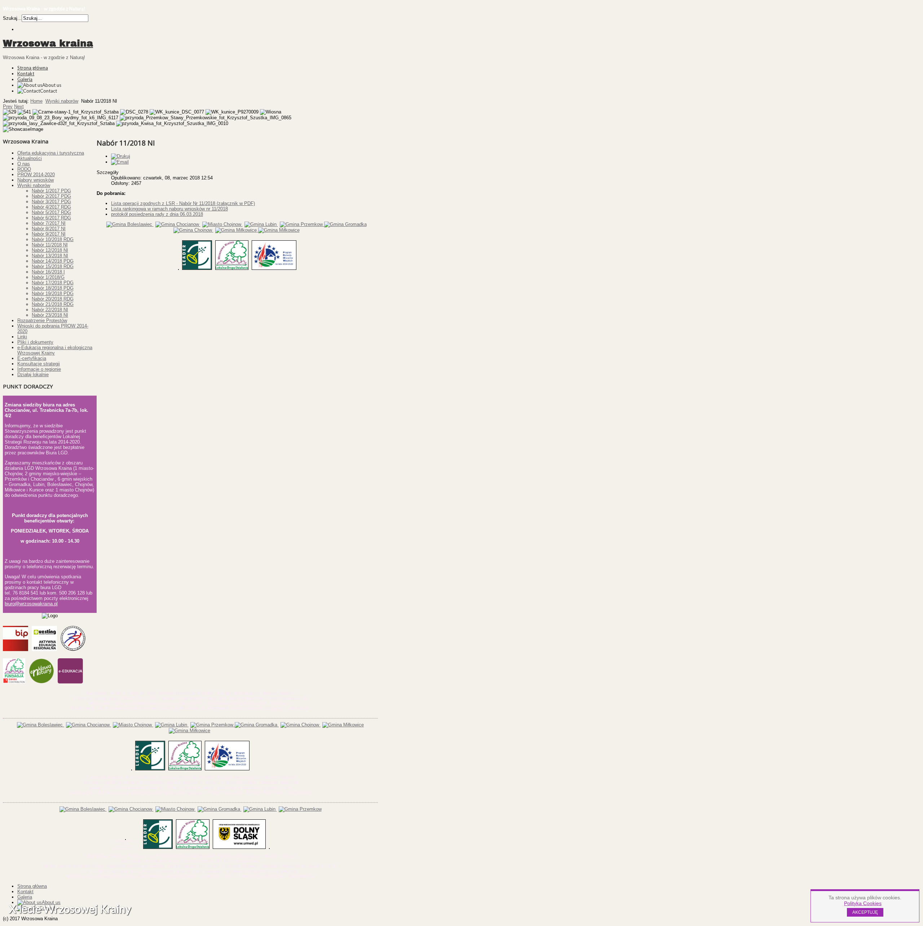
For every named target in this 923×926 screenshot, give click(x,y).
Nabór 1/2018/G (48, 277)
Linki (22, 336)
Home (36, 101)
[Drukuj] (120, 156)
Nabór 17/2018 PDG (53, 282)
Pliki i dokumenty (35, 342)
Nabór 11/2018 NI (50, 245)
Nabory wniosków (35, 180)
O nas (23, 163)
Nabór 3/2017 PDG (51, 201)
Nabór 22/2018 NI (50, 309)
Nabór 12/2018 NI (50, 250)
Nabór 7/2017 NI (49, 223)
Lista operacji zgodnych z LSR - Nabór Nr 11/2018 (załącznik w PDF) (183, 203)
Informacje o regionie (39, 369)
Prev (8, 106)
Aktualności (29, 158)
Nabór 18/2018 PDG (53, 288)
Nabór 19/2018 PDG (53, 293)
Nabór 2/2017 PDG (51, 196)
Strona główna (32, 68)
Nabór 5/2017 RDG (51, 212)
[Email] (120, 162)
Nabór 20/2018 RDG (53, 299)
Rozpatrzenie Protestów (42, 320)
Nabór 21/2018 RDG (53, 304)
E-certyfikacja (31, 358)
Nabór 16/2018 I (48, 272)
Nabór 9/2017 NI (49, 234)
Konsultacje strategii (38, 363)
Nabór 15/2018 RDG (53, 266)
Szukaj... (12, 18)
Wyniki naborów (61, 101)
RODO (24, 169)
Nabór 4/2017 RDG (51, 207)
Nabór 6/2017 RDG (51, 218)
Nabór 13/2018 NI (50, 255)
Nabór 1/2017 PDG (51, 190)
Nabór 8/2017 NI (49, 228)
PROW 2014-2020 (36, 174)
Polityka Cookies (863, 903)
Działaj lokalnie (33, 374)
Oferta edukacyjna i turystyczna (50, 153)
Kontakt (25, 73)
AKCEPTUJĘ (865, 912)
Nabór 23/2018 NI (50, 315)
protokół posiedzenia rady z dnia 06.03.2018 (157, 214)
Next (19, 106)
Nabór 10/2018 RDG (53, 239)
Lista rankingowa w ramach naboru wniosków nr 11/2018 (169, 209)
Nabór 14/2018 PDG (53, 261)
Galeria (24, 79)
